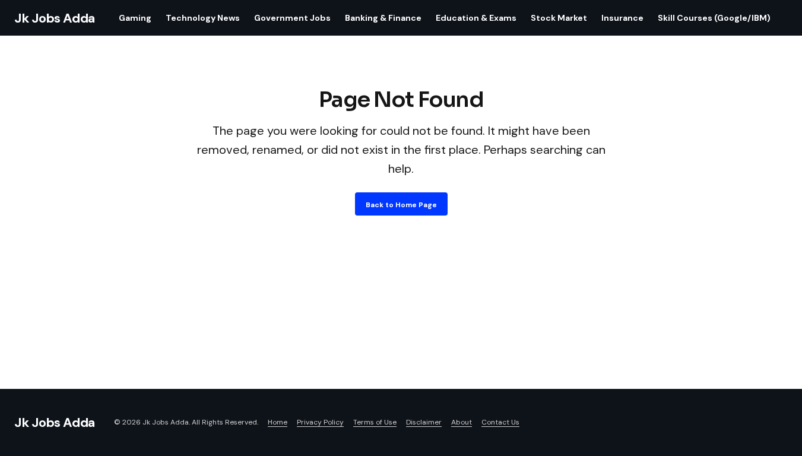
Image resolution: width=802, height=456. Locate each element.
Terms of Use (375, 422)
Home (277, 422)
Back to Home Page (401, 205)
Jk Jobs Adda (54, 18)
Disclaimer (424, 422)
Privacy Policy (320, 422)
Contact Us (500, 422)
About (461, 422)
